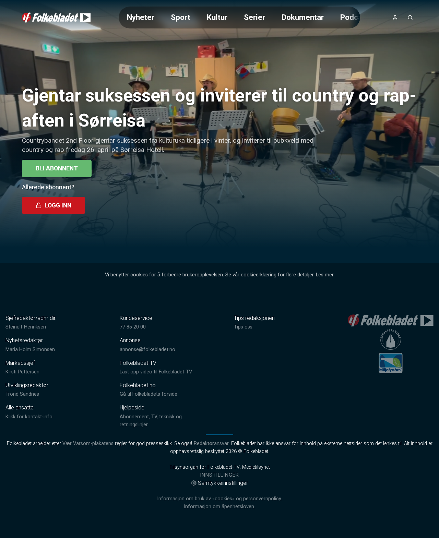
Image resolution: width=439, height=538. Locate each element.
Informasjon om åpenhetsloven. (219, 507)
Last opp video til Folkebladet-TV (156, 372)
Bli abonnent (57, 168)
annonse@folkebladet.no (147, 349)
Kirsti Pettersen (22, 372)
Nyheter (140, 17)
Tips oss (243, 327)
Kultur (217, 17)
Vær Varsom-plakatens (88, 443)
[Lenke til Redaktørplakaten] (390, 339)
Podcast (354, 17)
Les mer (324, 275)
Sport (180, 17)
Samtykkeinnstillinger (223, 483)
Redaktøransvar (211, 443)
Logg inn (58, 205)
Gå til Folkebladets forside (148, 394)
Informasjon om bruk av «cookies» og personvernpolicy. (219, 499)
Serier (254, 17)
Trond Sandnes (22, 394)
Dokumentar (303, 17)
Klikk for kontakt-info (28, 417)
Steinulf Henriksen (25, 327)
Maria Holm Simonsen (30, 349)
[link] (56, 17)
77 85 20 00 (133, 327)
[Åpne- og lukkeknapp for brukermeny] (395, 17)
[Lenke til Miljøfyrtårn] (390, 362)
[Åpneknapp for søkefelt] (410, 17)
